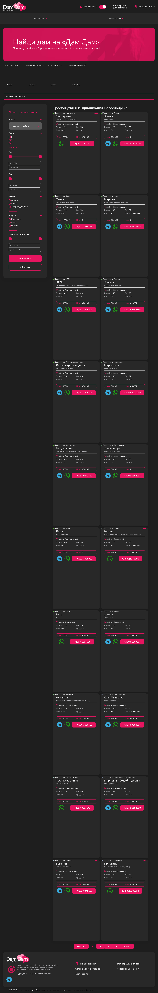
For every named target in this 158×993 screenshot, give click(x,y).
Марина (109, 199)
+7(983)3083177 (82, 143)
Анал (14, 222)
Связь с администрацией (88, 968)
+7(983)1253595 (130, 558)
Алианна (62, 697)
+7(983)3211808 (132, 392)
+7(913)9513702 (132, 226)
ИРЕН (59, 282)
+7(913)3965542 (82, 807)
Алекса (109, 282)
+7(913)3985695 (83, 392)
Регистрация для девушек (120, 7)
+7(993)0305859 (130, 891)
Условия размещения (128, 968)
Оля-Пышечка (113, 697)
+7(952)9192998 (132, 807)
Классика (16, 219)
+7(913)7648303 (83, 309)
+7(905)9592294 (132, 475)
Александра (112, 448)
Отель (14, 200)
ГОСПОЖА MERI (67, 780)
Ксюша (108, 531)
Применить (25, 258)
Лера (59, 531)
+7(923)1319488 (83, 226)
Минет (14, 226)
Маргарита (63, 116)
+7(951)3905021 (83, 558)
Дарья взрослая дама (70, 365)
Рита (59, 614)
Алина (108, 116)
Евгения (61, 864)
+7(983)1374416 (132, 143)
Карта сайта (81, 973)
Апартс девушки (19, 207)
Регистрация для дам (128, 963)
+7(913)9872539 (83, 475)
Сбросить (25, 267)
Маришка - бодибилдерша (122, 780)
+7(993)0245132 (83, 891)
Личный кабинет (87, 963)
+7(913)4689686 (132, 309)
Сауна (14, 203)
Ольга (60, 199)
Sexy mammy (64, 448)
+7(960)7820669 (83, 724)
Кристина (110, 864)
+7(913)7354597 (132, 724)
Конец (127, 946)
